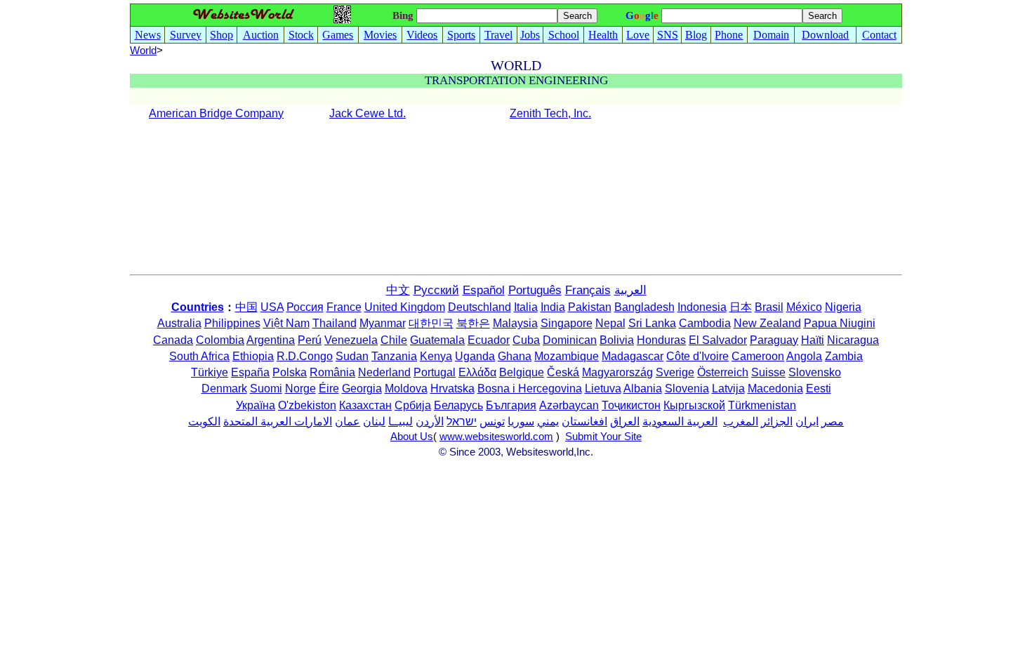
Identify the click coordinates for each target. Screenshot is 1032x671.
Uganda (475, 356)
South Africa (199, 356)
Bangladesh (644, 307)
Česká (563, 372)
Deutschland (479, 307)
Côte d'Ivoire (697, 356)
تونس (492, 421)
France (344, 307)
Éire (329, 388)
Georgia (362, 388)
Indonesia (702, 307)
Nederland (384, 372)
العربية (630, 290)
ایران (807, 421)
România (332, 372)
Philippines (232, 323)
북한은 (473, 323)
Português (535, 290)
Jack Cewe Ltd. (367, 113)
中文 (398, 290)
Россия (305, 307)
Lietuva (603, 388)
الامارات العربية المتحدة (277, 421)
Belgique (521, 372)
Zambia (844, 356)
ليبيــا (400, 421)
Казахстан (365, 405)
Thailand (334, 323)
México (804, 307)
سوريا (521, 421)
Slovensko (814, 372)
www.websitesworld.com (496, 436)
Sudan (352, 356)
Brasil (769, 307)
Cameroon (758, 356)
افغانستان (584, 421)
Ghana (514, 356)
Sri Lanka (652, 323)
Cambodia (705, 323)
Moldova (406, 388)
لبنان (374, 421)
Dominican (570, 340)
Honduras (661, 340)
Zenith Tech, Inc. (550, 113)
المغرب (740, 421)
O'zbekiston (307, 405)
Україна (255, 405)
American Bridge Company (216, 113)
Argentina (270, 340)
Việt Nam (286, 323)
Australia (179, 323)
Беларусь (458, 405)
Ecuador (489, 340)
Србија (413, 405)
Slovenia (687, 388)
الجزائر (777, 421)
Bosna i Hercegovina (529, 388)
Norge (300, 388)
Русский (436, 290)
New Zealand (767, 323)
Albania (642, 388)
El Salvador (718, 340)
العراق (625, 421)
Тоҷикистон (631, 405)
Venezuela (351, 340)
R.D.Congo (305, 356)
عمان (347, 421)
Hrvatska (452, 388)
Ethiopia (253, 356)
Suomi (266, 388)
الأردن (430, 421)
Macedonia (775, 388)
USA (272, 307)
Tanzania (394, 356)
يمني (548, 421)
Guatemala (437, 340)
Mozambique (566, 356)
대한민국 (431, 323)
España (250, 372)
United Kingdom (404, 307)
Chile (394, 340)
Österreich (722, 372)
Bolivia (617, 340)
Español (484, 290)
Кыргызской (694, 405)
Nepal (610, 323)
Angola (804, 356)
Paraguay (774, 340)
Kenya (436, 356)
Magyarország (617, 372)
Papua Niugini (839, 323)
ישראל (461, 421)
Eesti (818, 388)
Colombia (220, 340)
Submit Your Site (603, 436)
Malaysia (515, 323)
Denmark (224, 388)
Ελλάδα (477, 372)
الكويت (204, 421)
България (511, 405)
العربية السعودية (679, 421)
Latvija (728, 388)
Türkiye (209, 372)
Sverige (675, 372)
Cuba (526, 340)
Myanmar (382, 323)
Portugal (435, 372)
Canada (173, 340)
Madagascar (632, 356)
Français (588, 290)
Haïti (812, 340)
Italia (526, 307)
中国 (246, 307)
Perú (310, 340)
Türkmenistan (762, 405)
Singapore (567, 323)
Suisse (768, 372)
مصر (832, 421)
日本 (740, 307)
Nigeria (843, 307)
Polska (289, 372)
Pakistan (589, 307)
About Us (411, 436)
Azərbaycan (569, 405)
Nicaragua (853, 340)
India (553, 307)
